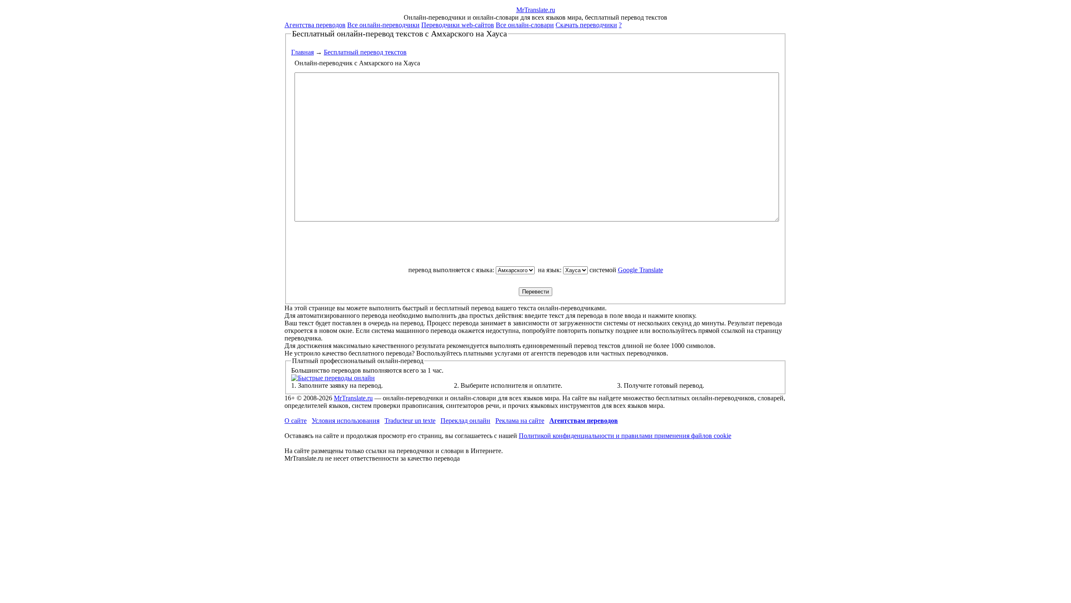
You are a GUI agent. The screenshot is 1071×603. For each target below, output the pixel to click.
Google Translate (640, 269)
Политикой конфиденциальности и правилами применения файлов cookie (625, 435)
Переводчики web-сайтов (457, 24)
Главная (302, 52)
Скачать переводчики (586, 24)
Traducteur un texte (410, 420)
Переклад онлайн (465, 420)
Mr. (535, 9)
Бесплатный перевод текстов (365, 52)
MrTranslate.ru (353, 398)
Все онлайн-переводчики (383, 24)
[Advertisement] (535, 247)
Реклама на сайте (519, 420)
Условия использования (345, 420)
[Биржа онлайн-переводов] (333, 377)
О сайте (295, 420)
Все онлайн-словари (525, 24)
